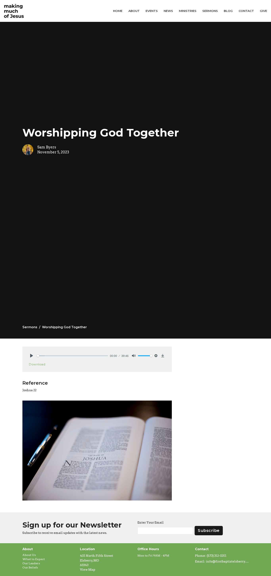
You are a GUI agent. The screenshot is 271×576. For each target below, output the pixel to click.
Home (117, 11)
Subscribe (209, 530)
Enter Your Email (150, 522)
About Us (29, 555)
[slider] (72, 356)
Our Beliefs (30, 567)
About (134, 11)
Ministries (187, 11)
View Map (87, 569)
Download (37, 364)
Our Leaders (31, 563)
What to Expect (33, 559)
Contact (246, 11)
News (168, 11)
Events (152, 11)
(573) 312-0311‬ (216, 556)
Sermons (210, 11)
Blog (228, 11)
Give (263, 11)
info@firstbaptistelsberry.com (227, 561)
